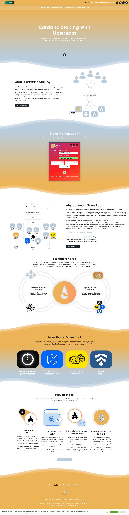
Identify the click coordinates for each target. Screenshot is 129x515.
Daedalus (55, 449)
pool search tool (102, 441)
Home (50, 485)
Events (112, 2)
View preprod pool (91, 237)
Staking (86, 2)
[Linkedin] (74, 145)
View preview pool (91, 239)
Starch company (80, 223)
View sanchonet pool (93, 241)
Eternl (46, 449)
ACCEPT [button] (114, 512)
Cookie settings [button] (104, 512)
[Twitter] (71, 145)
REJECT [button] (123, 512)
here (102, 439)
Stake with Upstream (72, 246)
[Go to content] (64, 54)
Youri (42, 449)
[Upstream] (70, 145)
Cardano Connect (117, 226)
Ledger (52, 451)
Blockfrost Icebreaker (98, 223)
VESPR (51, 449)
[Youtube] (76, 145)
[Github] (73, 145)
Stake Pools (94, 2)
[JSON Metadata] (77, 145)
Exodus (61, 449)
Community (103, 2)
